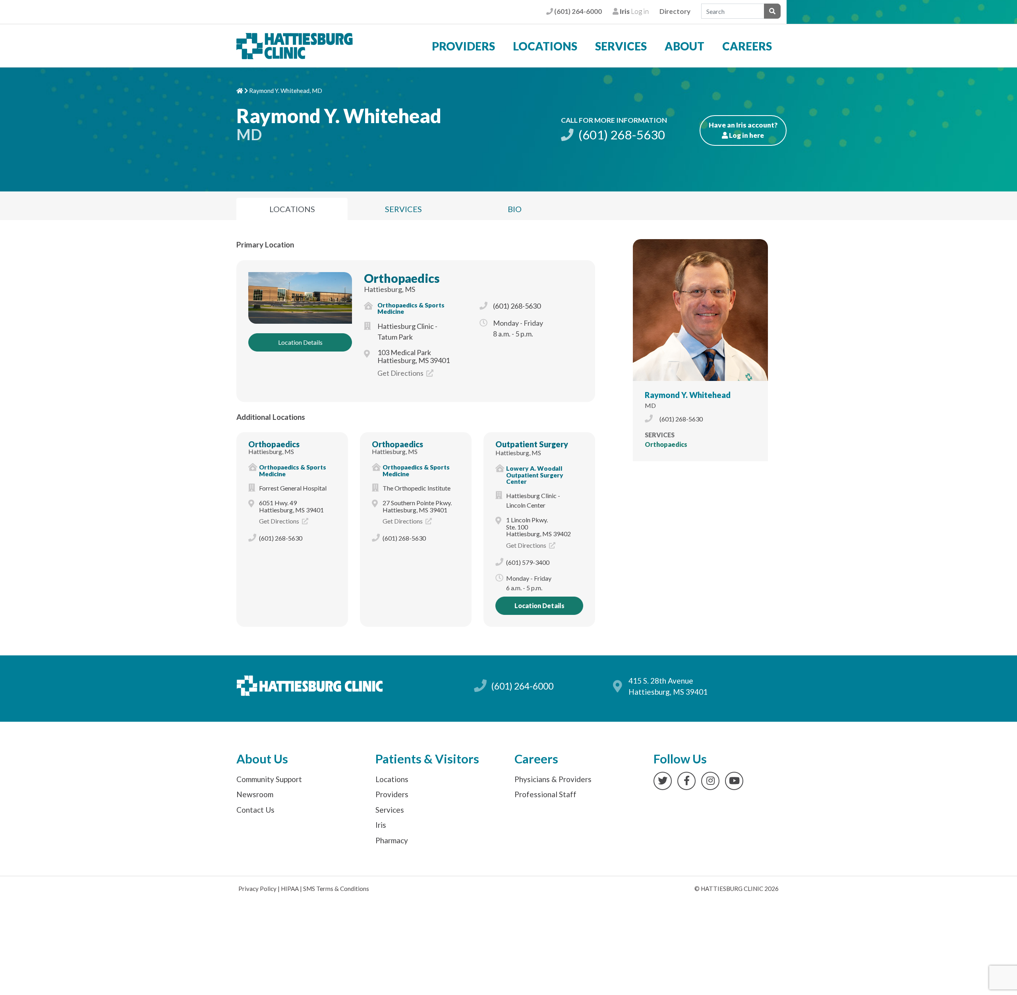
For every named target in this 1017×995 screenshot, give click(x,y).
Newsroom (254, 794)
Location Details (300, 342)
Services (621, 46)
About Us (262, 759)
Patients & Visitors (427, 759)
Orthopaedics (402, 278)
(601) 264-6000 (577, 11)
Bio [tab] (515, 209)
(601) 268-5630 (620, 134)
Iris (380, 824)
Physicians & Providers (553, 779)
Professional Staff (545, 794)
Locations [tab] (292, 209)
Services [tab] (403, 209)
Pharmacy (391, 840)
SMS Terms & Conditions (336, 888)
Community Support (269, 779)
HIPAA (290, 888)
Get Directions (401, 373)
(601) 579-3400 (527, 562)
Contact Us (255, 809)
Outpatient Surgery (531, 444)
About (684, 46)
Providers (463, 46)
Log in (633, 11)
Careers (747, 46)
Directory (674, 11)
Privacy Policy (257, 888)
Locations (545, 46)
